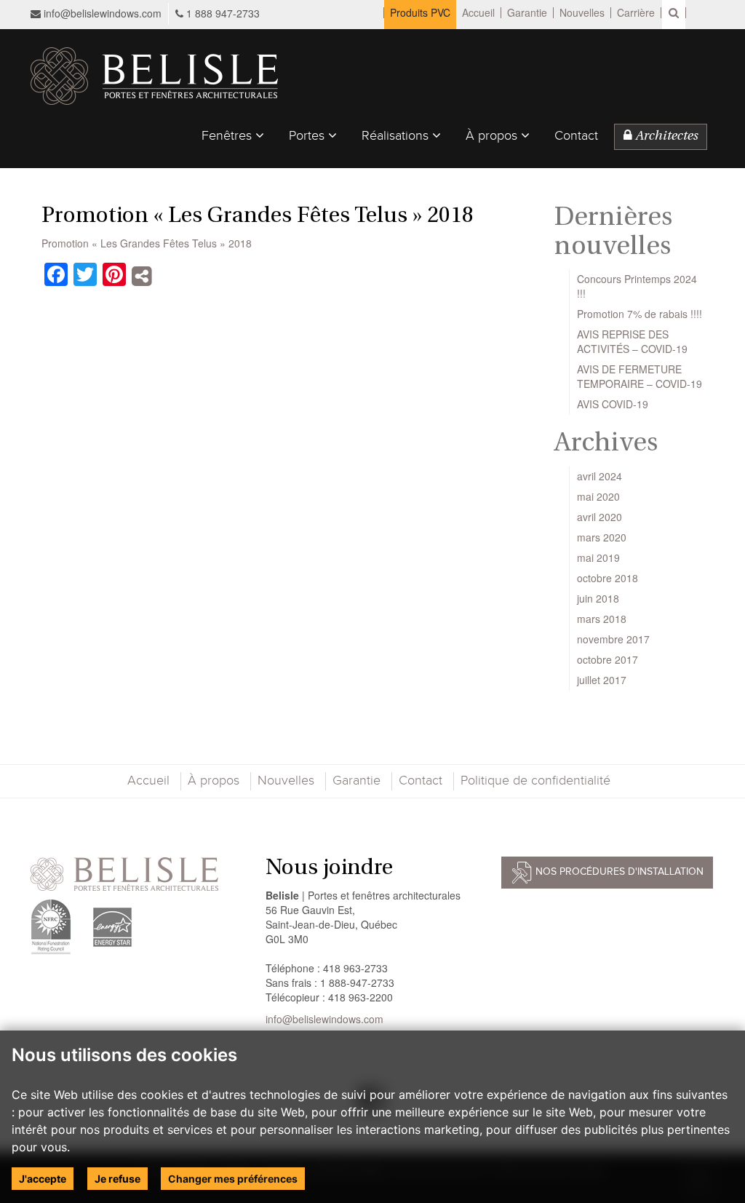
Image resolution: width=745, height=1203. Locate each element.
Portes (308, 136)
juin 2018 (598, 598)
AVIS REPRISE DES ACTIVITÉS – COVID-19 (632, 341)
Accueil (478, 12)
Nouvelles (582, 12)
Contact (576, 136)
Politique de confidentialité (535, 780)
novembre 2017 (613, 639)
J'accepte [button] (42, 1178)
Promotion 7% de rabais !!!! (639, 313)
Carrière (636, 12)
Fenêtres (228, 136)
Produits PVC (420, 12)
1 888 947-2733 (223, 13)
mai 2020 (598, 496)
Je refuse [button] (117, 1178)
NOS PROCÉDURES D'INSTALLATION (618, 872)
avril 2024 (599, 476)
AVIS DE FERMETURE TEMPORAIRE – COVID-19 (639, 376)
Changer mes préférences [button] (233, 1178)
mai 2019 (598, 557)
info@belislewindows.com (101, 13)
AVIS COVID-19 (612, 404)
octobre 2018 (607, 578)
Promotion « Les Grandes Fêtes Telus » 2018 (146, 243)
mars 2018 (601, 618)
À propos (493, 136)
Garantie (527, 12)
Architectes (665, 136)
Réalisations (397, 136)
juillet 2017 (601, 679)
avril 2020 (599, 516)
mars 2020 (601, 537)
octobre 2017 (607, 659)
